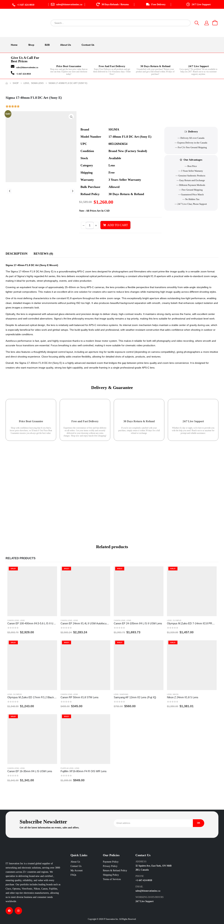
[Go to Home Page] (7, 83)
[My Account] (206, 23)
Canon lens (13, 620)
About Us (65, 44)
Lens (22, 620)
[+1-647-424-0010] (12, 73)
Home (14, 44)
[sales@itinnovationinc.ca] (12, 66)
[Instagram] (18, 910)
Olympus (177, 620)
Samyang (124, 694)
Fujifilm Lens (67, 768)
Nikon (175, 694)
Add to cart (117, 225)
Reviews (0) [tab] (43, 253)
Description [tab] (16, 253)
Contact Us (88, 44)
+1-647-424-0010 (23, 74)
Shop (31, 44)
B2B (47, 44)
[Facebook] (9, 910)
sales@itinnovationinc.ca (27, 67)
